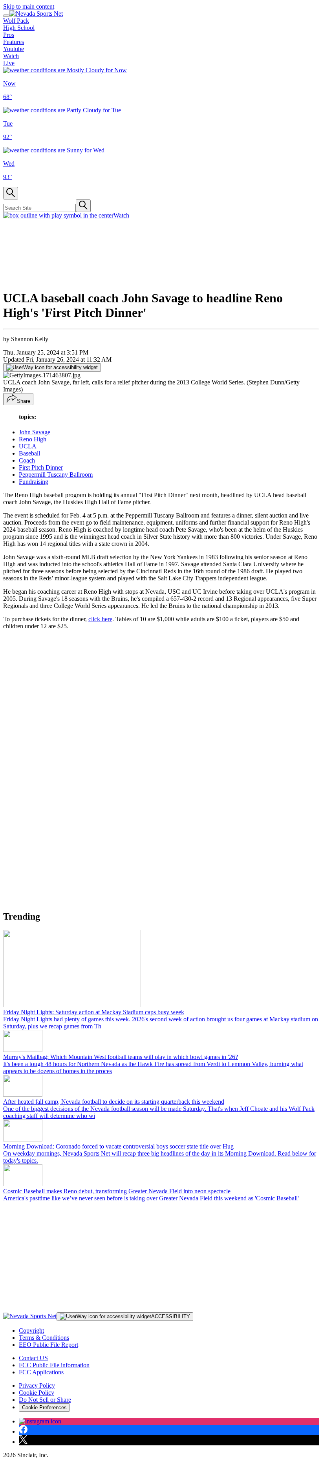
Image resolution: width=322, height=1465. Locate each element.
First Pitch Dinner (41, 467)
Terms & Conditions (44, 1337)
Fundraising (33, 481)
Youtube (13, 49)
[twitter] (23, 1441)
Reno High (32, 439)
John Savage (34, 432)
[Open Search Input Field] (10, 193)
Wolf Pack (16, 20)
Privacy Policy (37, 1385)
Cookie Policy (36, 1392)
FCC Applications (41, 1372)
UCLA (28, 446)
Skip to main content (28, 6)
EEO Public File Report (48, 1344)
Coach (27, 460)
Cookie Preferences (44, 1407)
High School (19, 27)
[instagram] (40, 1421)
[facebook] (23, 1431)
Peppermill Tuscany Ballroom (56, 474)
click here (100, 619)
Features (13, 41)
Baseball (29, 453)
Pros (8, 34)
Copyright (31, 1330)
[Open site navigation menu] (6, 16)
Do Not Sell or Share (45, 1399)
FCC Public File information (54, 1365)
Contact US (33, 1358)
